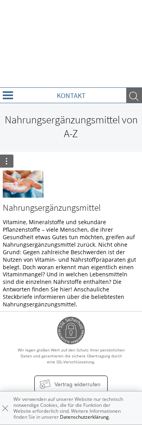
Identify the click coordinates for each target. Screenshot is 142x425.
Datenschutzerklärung (84, 417)
